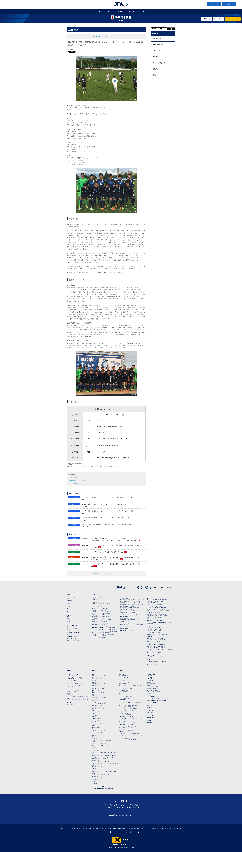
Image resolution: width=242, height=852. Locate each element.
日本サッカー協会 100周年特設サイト (156, 691)
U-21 (68, 605)
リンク (148, 727)
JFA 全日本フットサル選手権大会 (155, 638)
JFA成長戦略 (150, 680)
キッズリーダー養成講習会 (73, 690)
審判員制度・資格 (96, 680)
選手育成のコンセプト (124, 675)
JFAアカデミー (122, 693)
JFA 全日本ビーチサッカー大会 (154, 656)
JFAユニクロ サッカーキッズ (74, 677)
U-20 (68, 618)
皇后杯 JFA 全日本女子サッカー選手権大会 (157, 599)
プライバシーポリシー (151, 828)
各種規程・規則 (150, 682)
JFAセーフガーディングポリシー (100, 750)
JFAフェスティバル (71, 695)
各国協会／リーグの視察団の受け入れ (128, 740)
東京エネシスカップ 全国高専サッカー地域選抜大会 (104, 634)
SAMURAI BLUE (71, 602)
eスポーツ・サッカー (72, 638)
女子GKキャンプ (123, 683)
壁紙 (154, 75)
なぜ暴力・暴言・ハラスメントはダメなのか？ (103, 757)
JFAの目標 (149, 679)
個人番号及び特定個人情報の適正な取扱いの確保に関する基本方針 (124, 828)
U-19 (68, 606)
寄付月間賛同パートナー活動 (126, 727)
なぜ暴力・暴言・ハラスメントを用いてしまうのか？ (104, 755)
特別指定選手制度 (123, 690)
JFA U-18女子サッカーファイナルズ (155, 606)
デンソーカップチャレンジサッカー (100, 626)
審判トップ (94, 674)
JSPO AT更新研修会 (97, 732)
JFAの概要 (149, 677)
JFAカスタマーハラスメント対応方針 (170, 828)
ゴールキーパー (96, 713)
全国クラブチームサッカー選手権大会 (101, 613)
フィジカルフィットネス (98, 715)
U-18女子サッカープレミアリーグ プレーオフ (158, 609)
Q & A (148, 725)
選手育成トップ (123, 674)
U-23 (68, 603)
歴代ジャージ (157, 69)
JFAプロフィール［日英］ (153, 698)
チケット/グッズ (229, 4)
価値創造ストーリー (151, 688)
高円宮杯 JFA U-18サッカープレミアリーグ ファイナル (132, 599)
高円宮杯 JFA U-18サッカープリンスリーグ (130, 603)
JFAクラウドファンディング (99, 783)
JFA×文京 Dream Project (152, 695)
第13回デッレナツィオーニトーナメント (80, 480)
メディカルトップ (96, 724)
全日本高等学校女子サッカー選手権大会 (156, 614)
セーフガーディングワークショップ (100, 774)
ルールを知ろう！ (151, 659)
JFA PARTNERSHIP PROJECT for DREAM (102, 788)
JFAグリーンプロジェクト (125, 703)
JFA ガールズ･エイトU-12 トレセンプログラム (130, 685)
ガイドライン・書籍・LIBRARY (99, 743)
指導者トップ (95, 691)
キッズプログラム (71, 688)
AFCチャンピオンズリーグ (98, 605)
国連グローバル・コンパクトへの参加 (128, 726)
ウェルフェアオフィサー (98, 770)
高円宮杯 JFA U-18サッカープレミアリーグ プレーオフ (132, 604)
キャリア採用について (131, 832)
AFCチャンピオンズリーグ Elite (99, 607)
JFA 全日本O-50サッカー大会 (154, 629)
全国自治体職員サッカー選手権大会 (100, 616)
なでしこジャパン (71, 616)
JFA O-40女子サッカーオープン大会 (155, 603)
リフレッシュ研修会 (97, 700)
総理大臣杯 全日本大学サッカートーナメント (102, 623)
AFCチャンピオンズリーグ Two (99, 608)
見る (109, 11)
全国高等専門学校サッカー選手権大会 (101, 632)
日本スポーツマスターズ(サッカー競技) (101, 619)
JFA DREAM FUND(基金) (98, 786)
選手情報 (155, 57)
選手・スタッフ (218, 19)
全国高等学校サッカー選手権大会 (127, 606)
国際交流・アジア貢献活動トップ (127, 730)
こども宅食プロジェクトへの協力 (127, 723)
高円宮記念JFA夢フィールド (126, 696)
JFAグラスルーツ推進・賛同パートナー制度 (77, 699)
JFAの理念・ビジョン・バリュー (121, 815)
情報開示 (149, 685)
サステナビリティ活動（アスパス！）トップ (129, 702)
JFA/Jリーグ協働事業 (124, 698)
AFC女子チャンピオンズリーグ (154, 620)
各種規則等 (149, 722)
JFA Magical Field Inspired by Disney (75, 679)
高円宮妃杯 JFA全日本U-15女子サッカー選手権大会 (159, 611)
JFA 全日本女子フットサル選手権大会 (156, 639)
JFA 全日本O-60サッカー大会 (154, 631)
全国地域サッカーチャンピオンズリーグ (101, 611)
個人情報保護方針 (98, 828)
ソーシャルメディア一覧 (166, 587)
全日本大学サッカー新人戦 (98, 624)
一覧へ (107, 36)
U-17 (68, 609)
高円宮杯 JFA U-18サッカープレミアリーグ (130, 601)
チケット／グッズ (151, 717)
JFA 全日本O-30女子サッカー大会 (155, 601)
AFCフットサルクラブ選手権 (154, 652)
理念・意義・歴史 (96, 707)
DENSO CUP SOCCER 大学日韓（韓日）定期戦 (103, 627)
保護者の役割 (95, 760)
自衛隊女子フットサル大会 (153, 641)
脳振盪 (93, 725)
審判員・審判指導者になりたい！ (100, 679)
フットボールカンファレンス (99, 702)
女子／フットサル (71, 630)
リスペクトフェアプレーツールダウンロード (102, 778)
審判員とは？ (95, 677)
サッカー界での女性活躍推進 (126, 707)
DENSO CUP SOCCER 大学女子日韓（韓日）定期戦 (104, 631)
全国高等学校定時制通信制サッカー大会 (129, 609)
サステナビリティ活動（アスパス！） (156, 690)
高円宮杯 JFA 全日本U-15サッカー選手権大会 (130, 618)
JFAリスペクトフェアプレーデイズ (100, 768)
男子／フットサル (71, 626)
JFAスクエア (70, 686)
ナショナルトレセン (124, 679)
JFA (120, 671)
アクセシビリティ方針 (78, 828)
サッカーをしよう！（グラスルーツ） (76, 674)
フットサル (149, 707)
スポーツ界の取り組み (97, 766)
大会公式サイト (74, 484)
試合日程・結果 (207, 19)
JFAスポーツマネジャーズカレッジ (127, 716)
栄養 (93, 737)
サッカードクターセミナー (98, 730)
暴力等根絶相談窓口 (97, 779)
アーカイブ (106, 832)
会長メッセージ (150, 675)
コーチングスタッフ (159, 63)
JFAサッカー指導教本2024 (98, 704)
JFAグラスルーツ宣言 (72, 675)
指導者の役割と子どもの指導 (99, 758)
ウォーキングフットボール (73, 685)
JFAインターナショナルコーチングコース (102, 720)
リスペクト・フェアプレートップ (100, 745)
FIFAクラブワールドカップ (98, 637)
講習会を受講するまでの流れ (99, 697)
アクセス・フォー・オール (153, 693)
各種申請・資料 (96, 710)
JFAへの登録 (214, 4)
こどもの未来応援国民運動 (125, 715)
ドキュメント (150, 712)
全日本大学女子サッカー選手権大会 (155, 604)
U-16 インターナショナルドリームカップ (129, 614)
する (120, 11)
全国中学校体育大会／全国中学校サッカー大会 (131, 619)
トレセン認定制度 (123, 677)
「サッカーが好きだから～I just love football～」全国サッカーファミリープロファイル (78, 697)
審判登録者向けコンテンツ (98, 683)
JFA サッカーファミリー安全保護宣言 (101, 749)
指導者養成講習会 (96, 699)
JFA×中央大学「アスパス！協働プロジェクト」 (130, 710)
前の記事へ (96, 36)
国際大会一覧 (95, 599)
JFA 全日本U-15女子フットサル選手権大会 (157, 647)
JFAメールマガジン (151, 730)
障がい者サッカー (71, 693)
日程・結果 (156, 51)
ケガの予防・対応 (96, 738)
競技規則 (94, 685)
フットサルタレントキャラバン (126, 688)
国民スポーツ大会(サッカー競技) (100, 610)
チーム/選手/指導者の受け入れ (126, 738)
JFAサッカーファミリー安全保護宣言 (128, 708)
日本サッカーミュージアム (153, 664)
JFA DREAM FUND (151, 696)
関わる (132, 11)
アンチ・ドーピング (97, 733)
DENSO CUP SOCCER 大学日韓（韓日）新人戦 (103, 629)
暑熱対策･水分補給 (96, 727)
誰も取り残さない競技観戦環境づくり (128, 705)
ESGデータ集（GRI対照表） (153, 687)
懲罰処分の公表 (96, 781)
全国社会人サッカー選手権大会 (99, 615)
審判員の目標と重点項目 (98, 688)
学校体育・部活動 (71, 691)
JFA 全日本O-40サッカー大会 (154, 627)
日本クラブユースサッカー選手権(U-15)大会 (130, 623)
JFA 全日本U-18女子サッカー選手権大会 (156, 607)
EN (239, 4)
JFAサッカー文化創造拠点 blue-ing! (155, 661)
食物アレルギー (96, 735)
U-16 (68, 611)
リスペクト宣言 (96, 747)
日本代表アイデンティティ (73, 640)
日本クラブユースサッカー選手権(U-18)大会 (130, 611)
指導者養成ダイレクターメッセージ (100, 694)
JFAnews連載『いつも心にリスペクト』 (101, 762)
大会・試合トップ (96, 598)
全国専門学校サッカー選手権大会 (100, 636)
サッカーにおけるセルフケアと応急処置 (101, 740)
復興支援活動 (122, 721)
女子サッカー (150, 705)
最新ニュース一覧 (158, 45)
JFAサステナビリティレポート (126, 724)
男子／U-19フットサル (72, 628)
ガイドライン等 (96, 721)
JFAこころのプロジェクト (125, 711)
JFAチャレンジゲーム (72, 682)
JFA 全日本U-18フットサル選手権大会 (156, 644)
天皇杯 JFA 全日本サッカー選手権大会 (101, 603)
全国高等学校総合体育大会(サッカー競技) (129, 607)
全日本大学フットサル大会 (153, 643)
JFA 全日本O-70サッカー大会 (154, 632)
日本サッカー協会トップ (152, 674)
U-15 (68, 612)
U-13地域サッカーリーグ (125, 621)
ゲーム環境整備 (123, 691)
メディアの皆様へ (118, 832)
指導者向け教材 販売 (97, 705)
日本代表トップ (158, 38)
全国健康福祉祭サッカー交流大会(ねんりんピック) (159, 634)
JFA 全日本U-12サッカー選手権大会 (128, 630)
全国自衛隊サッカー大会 (98, 618)
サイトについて (65, 828)
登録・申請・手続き (151, 683)
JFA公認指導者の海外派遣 (98, 718)
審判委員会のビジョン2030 (98, 675)
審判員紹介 (94, 682)
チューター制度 (96, 712)
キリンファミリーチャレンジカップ (75, 683)
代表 (99, 11)
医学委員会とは (96, 741)
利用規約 (88, 828)
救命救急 (94, 729)
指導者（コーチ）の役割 (98, 692)
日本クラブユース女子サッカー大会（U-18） (157, 619)
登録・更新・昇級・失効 (98, 708)
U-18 (68, 608)
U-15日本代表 (73, 477)
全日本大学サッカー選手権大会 (99, 621)
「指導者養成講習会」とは (98, 695)
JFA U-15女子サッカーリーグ (154, 612)
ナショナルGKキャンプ (124, 682)
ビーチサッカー (71, 634)
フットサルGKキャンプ (124, 687)
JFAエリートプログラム (125, 680)
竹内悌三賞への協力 (124, 713)
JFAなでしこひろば (71, 680)
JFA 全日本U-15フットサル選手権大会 (156, 646)
